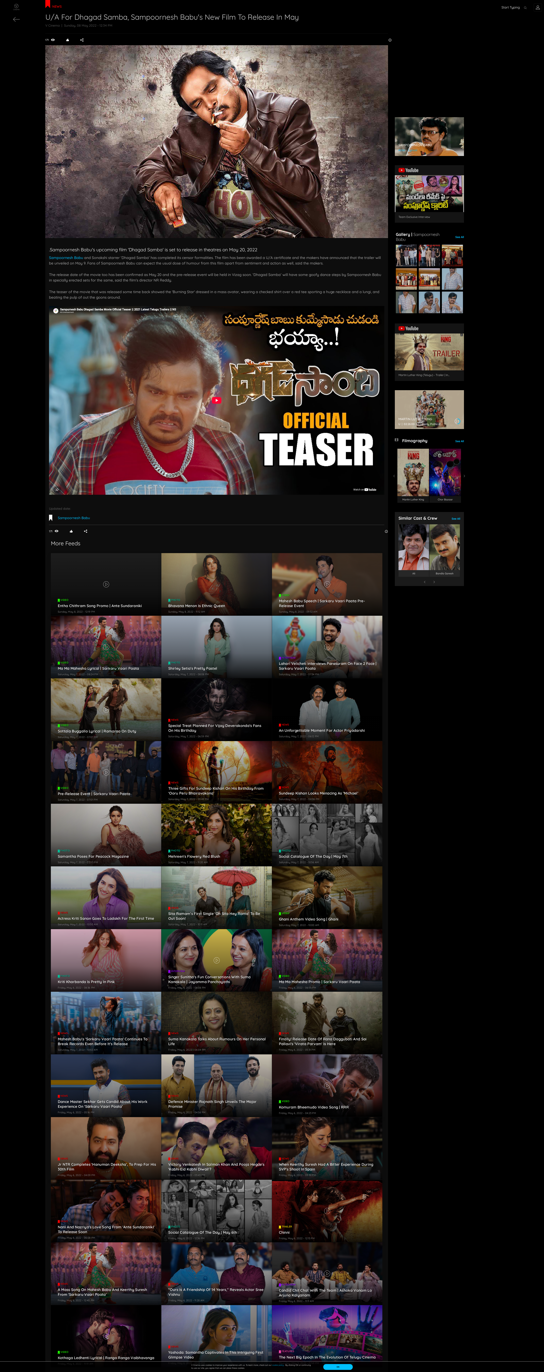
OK (338, 1367)
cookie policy (278, 1365)
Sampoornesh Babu (66, 257)
